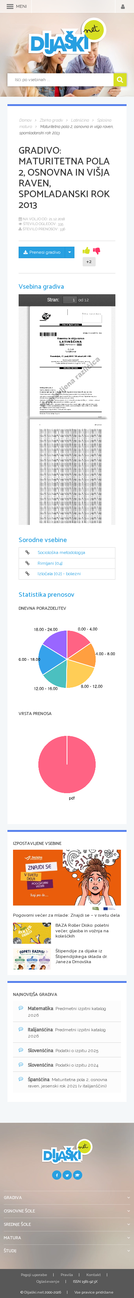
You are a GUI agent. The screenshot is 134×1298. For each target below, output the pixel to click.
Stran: (53, 299)
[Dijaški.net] (67, 1154)
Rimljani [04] (50, 563)
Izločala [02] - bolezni (59, 574)
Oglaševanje (48, 1281)
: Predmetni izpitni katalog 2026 (67, 1011)
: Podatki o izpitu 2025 (63, 1050)
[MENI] (10, 6)
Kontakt (93, 1275)
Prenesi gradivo (44, 252)
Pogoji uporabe (34, 1275)
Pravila (67, 1275)
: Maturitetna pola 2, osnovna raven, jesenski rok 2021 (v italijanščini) (67, 1083)
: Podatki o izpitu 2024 (63, 1065)
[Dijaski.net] (67, 37)
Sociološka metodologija (61, 552)
